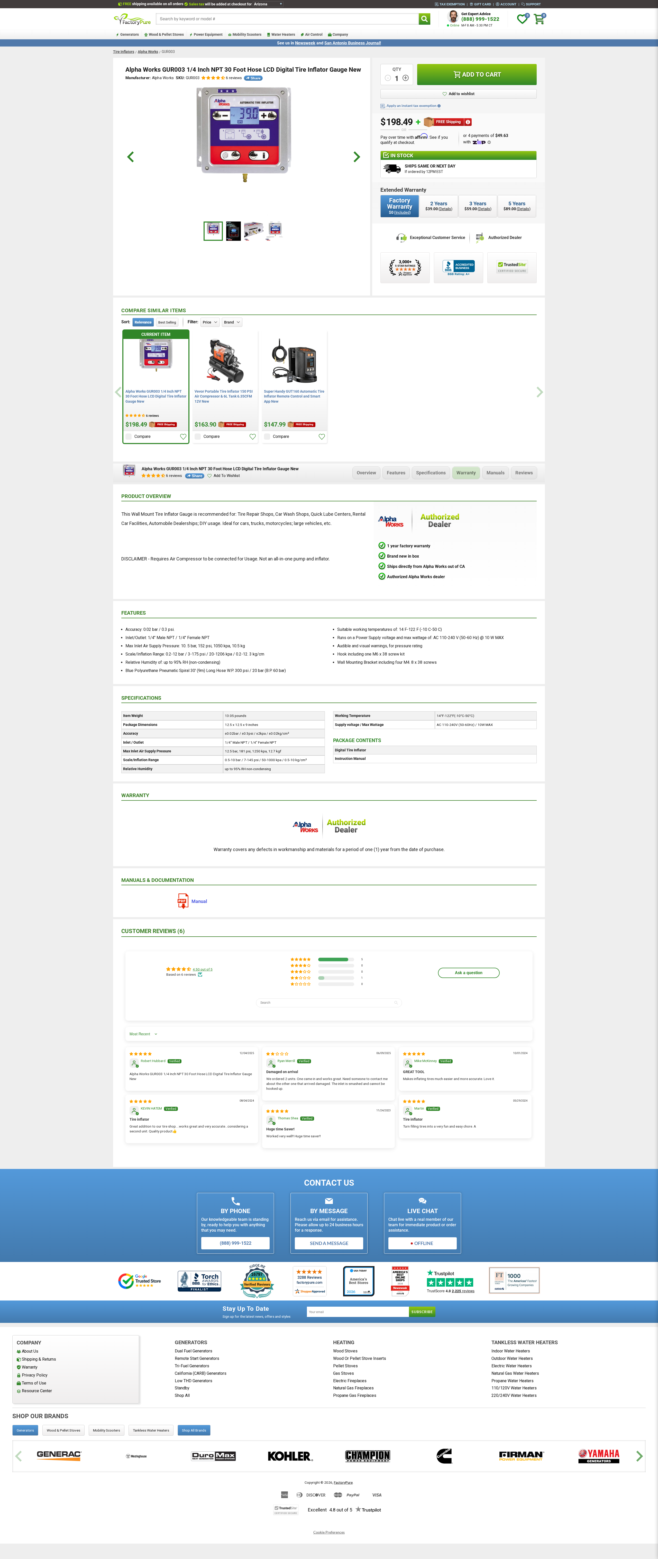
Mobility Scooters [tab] (106, 1430)
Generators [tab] (25, 1430)
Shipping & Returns (39, 1359)
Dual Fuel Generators (193, 1351)
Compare (142, 436)
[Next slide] (539, 392)
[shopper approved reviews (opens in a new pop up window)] (405, 267)
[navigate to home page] (132, 19)
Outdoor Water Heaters (512, 1358)
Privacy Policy (35, 1375)
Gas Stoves (343, 1373)
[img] (141, 1054)
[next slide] (356, 157)
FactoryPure (343, 1482)
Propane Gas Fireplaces (354, 1395)
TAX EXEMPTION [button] (452, 4)
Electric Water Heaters (511, 1365)
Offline (423, 1243)
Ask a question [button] (468, 972)
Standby (182, 1388)
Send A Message (329, 1243)
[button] (213, 78)
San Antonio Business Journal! (352, 43)
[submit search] (424, 19)
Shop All (182, 1395)
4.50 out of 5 (203, 969)
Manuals (496, 472)
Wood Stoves (345, 1351)
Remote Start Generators (197, 1358)
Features (396, 472)
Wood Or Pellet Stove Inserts (359, 1358)
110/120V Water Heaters (514, 1388)
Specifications (431, 472)
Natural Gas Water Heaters (515, 1373)
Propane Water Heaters (512, 1380)
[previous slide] (131, 157)
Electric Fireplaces (350, 1380)
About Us (30, 1351)
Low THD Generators (193, 1380)
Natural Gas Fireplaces (353, 1388)
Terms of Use (34, 1383)
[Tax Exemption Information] (439, 105)
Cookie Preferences (329, 1532)
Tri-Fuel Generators (192, 1365)
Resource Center (37, 1390)
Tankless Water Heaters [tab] (151, 1430)
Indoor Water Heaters (510, 1351)
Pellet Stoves (345, 1365)
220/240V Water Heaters (514, 1395)
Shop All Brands (194, 1430)
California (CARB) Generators (200, 1373)
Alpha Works (148, 52)
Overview (366, 472)
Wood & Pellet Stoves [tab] (63, 1430)
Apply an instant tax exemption (411, 106)
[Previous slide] (119, 392)
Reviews (524, 472)
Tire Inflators (123, 52)
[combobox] (287, 19)
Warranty (466, 472)
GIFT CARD (482, 4)
